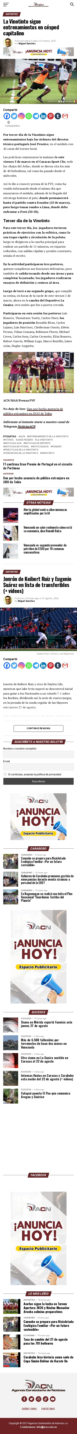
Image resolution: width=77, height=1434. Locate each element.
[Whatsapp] (28, 116)
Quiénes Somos (29, 1409)
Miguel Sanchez (26, 601)
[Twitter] (14, 116)
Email (6, 761)
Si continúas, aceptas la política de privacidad (34, 774)
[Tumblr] (58, 116)
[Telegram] (36, 116)
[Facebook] (7, 116)
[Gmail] (65, 116)
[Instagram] (21, 116)
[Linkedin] (43, 116)
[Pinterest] (50, 116)
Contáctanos (48, 1409)
